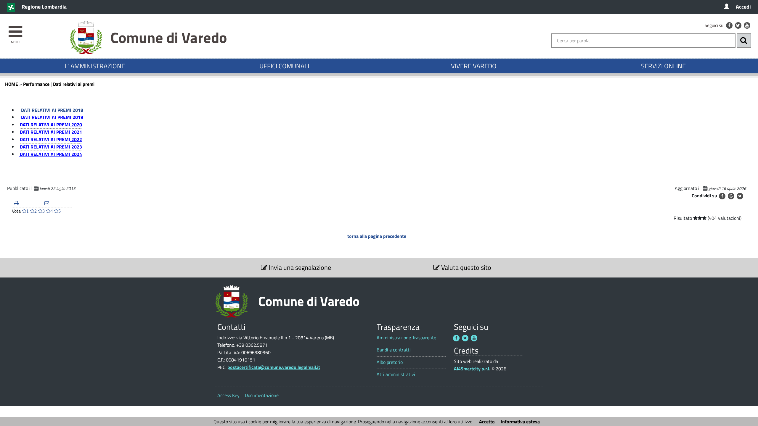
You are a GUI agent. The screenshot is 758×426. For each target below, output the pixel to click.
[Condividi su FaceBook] (722, 196)
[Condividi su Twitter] (740, 196)
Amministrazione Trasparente (406, 338)
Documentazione (262, 395)
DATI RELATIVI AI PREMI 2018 (52, 110)
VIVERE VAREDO (474, 66)
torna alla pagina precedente (376, 236)
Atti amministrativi (396, 374)
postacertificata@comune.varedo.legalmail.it (273, 367)
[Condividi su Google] (731, 196)
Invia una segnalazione (299, 267)
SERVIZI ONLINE (663, 66)
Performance (36, 84)
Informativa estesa (520, 421)
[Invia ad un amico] (57, 203)
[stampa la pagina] (27, 203)
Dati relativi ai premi (73, 84)
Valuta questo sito (465, 267)
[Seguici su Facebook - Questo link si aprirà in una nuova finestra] (729, 25)
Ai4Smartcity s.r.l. (472, 368)
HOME (11, 84)
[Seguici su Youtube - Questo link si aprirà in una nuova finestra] (747, 25)
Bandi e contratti (394, 350)
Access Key (228, 395)
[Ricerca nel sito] (744, 40)
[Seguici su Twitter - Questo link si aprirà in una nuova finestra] (738, 25)
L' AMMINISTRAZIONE (95, 66)
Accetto (487, 421)
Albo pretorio (390, 362)
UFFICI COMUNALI (284, 66)
